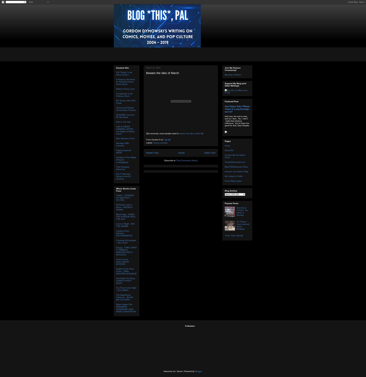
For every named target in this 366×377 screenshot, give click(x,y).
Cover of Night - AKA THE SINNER (125, 225)
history (156, 143)
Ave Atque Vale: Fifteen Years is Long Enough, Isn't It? (237, 109)
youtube (164, 143)
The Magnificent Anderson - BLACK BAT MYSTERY (124, 297)
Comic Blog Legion (233, 181)
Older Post (210, 152)
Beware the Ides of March (162, 73)
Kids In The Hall (123, 122)
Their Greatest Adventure (122, 168)
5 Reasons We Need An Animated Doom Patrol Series (125, 81)
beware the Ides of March (190, 133)
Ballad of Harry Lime (125, 89)
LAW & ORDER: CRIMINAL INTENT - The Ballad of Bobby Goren (125, 130)
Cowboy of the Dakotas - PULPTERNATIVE (124, 233)
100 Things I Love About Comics (124, 73)
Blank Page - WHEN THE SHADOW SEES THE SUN (125, 216)
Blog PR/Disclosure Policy (236, 167)
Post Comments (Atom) (187, 160)
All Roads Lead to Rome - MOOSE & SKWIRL (124, 207)
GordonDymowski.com (235, 162)
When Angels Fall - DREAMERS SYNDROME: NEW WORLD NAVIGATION (126, 308)
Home (181, 152)
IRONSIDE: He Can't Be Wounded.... (125, 116)
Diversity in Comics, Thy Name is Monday (242, 211)
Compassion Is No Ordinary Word (124, 94)
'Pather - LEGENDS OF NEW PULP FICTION (125, 197)
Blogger (198, 371)
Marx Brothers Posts (125, 138)
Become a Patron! (233, 75)
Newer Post (152, 152)
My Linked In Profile (234, 176)
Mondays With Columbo (122, 144)
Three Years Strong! (234, 235)
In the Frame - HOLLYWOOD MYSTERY (122, 261)
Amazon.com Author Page (236, 171)
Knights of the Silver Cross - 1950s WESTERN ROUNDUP (126, 271)
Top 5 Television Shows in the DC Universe (123, 176)
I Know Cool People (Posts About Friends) (126, 109)
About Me (229, 150)
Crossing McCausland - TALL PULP (126, 241)
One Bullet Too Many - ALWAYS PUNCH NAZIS (126, 280)
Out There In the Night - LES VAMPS (126, 289)
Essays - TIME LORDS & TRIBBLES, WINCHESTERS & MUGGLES (126, 251)
